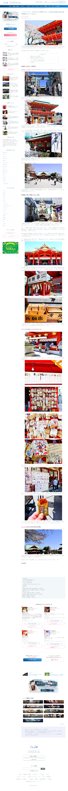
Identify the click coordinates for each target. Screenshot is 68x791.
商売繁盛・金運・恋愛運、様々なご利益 (36, 57)
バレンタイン (12, 142)
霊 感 (4, 190)
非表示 (44, 54)
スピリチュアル (5, 204)
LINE (4, 139)
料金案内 (45, 6)
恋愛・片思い (5, 152)
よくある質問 (57, 6)
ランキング (37, 6)
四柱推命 (4, 217)
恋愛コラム (9, 52)
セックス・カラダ (6, 162)
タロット (4, 211)
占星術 (4, 215)
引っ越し (4, 177)
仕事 (16, 143)
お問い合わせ (33, 759)
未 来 (4, 196)
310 (31, 610)
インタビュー (14, 139)
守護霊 (4, 194)
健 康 (4, 179)
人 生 (4, 168)
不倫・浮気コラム (10, 57)
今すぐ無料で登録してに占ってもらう (32, 627)
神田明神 (32, 62)
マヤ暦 (4, 223)
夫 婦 (4, 175)
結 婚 (4, 156)
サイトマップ (39, 781)
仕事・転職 (4, 164)
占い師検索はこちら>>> (10, 46)
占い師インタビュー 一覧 (32, 776)
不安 (13, 143)
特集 (10, 76)
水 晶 (4, 202)
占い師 (33, 6)
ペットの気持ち (5, 183)
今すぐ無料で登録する (32, 659)
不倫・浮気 (4, 158)
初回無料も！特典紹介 (16, 6)
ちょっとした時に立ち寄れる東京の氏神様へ (37, 60)
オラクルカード (5, 213)
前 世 (4, 198)
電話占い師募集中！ (34, 756)
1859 (54, 610)
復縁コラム (9, 110)
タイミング (4, 142)
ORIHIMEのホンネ (8, 139)
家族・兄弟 (4, 166)
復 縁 (4, 154)
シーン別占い (28, 6)
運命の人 (4, 160)
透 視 (4, 200)
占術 (53, 6)
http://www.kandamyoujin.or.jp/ (33, 584)
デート (8, 142)
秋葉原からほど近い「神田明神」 (35, 56)
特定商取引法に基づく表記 (30, 781)
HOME (10, 6)
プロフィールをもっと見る (32, 623)
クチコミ (41, 6)
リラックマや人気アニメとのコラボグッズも (37, 59)
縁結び (4, 225)
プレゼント (10, 143)
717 (31, 633)
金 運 (4, 181)
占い (4, 146)
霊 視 (4, 192)
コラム (50, 6)
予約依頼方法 (48, 776)
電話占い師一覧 (54, 659)
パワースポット (5, 143)
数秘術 (4, 219)
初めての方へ (23, 6)
